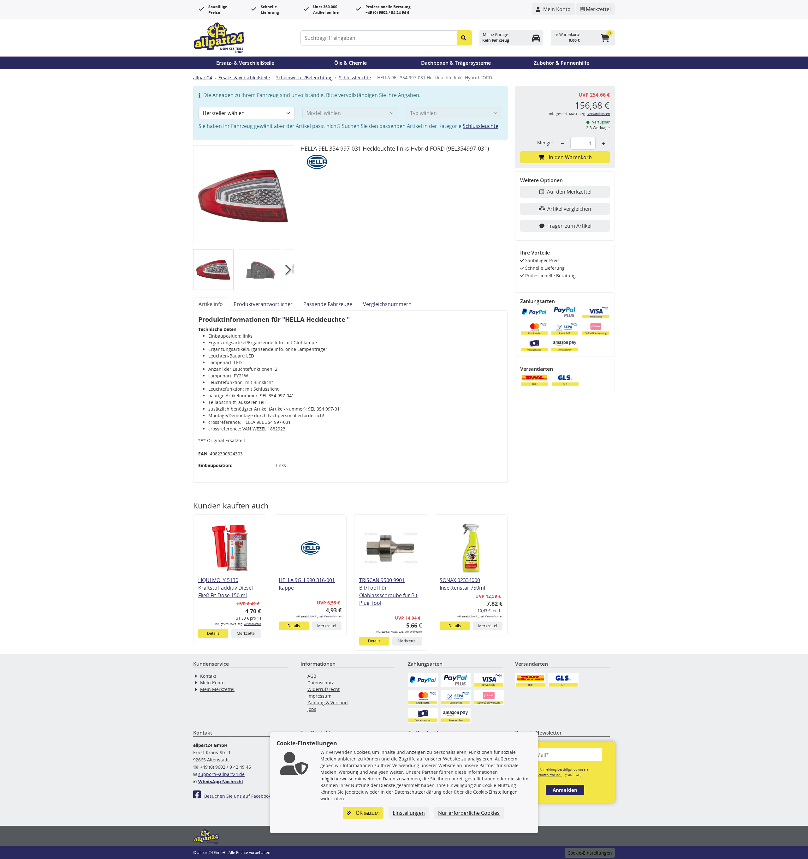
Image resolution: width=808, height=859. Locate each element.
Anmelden (565, 790)
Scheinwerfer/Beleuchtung (304, 78)
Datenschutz (320, 683)
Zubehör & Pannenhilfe (561, 62)
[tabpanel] (350, 397)
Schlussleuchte (355, 78)
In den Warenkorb (570, 157)
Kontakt (208, 676)
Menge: (545, 143)
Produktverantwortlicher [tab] (263, 304)
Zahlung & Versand (327, 703)
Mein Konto (212, 683)
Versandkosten (252, 624)
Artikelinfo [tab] (211, 304)
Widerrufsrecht (323, 689)
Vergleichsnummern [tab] (387, 304)
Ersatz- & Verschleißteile (245, 62)
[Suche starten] (464, 37)
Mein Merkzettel (217, 689)
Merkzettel (246, 633)
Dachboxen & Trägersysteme (456, 62)
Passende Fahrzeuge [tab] (327, 304)
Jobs (311, 709)
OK (366, 812)
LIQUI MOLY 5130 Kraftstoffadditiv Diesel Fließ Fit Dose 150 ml (225, 588)
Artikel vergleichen (569, 208)
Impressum (319, 696)
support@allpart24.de (221, 774)
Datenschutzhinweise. (545, 775)
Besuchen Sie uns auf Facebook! (238, 796)
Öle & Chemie (350, 62)
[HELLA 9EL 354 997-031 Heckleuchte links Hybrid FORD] (243, 195)
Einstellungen (409, 812)
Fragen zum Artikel (569, 225)
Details (213, 633)
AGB (311, 676)
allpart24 (202, 78)
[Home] (219, 36)
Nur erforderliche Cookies (469, 812)
